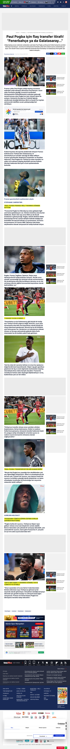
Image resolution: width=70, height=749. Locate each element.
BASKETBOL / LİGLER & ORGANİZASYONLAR (23, 700)
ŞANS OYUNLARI (21, 691)
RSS (31, 692)
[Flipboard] (59, 54)
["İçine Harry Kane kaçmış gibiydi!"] (51, 85)
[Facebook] (48, 54)
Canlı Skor (5, 673)
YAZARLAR (6, 693)
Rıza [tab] (12, 727)
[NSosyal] (55, 54)
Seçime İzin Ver (29, 735)
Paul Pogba (7, 611)
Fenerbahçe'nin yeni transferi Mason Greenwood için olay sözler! (34, 675)
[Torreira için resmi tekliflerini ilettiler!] (51, 78)
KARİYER (46, 693)
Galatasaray (28, 611)
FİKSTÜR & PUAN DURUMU (21, 696)
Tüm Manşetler (39, 623)
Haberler (17, 32)
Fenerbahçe (23, 32)
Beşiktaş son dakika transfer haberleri (12, 676)
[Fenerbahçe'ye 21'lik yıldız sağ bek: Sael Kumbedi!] (24, 632)
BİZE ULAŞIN (46, 698)
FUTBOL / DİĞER (21, 688)
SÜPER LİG (19, 693)
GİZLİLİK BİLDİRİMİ (35, 697)
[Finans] (24, 618)
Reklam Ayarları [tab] (42, 727)
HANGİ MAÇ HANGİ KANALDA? (8, 698)
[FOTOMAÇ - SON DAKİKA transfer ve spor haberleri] (6, 6)
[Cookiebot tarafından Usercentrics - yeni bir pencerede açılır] (59, 724)
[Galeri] (61, 2)
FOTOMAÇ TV (47, 691)
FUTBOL (5, 695)
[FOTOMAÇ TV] (58, 2)
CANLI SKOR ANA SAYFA (6, 2)
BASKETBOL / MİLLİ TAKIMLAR (35, 689)
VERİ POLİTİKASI (34, 699)
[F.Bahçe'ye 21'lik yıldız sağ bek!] (51, 92)
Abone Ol (41, 652)
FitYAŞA (5, 671)
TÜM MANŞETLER (7, 691)
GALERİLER (47, 688)
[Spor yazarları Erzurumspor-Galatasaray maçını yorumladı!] (11, 632)
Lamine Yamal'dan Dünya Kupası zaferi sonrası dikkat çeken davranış (57, 672)
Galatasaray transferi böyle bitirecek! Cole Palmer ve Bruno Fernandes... (56, 678)
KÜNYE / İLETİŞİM (35, 694)
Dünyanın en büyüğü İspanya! (54, 675)
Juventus (14, 611)
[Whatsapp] (63, 54)
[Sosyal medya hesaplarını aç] (63, 2)
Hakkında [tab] (58, 727)
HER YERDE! (16, 663)
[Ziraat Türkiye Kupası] (66, 2)
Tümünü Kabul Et (59, 735)
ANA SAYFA (6, 688)
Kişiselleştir (42, 736)
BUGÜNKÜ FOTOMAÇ (49, 695)
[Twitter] (52, 54)
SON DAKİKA (60, 747)
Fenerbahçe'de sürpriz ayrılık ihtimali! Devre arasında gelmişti (34, 672)
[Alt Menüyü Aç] (11, 6)
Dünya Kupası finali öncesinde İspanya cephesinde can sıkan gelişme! (56, 681)
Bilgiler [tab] (27, 727)
